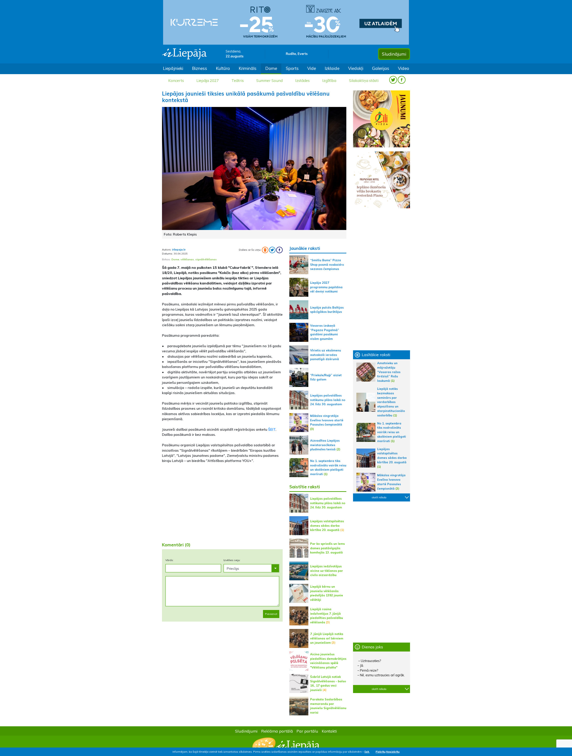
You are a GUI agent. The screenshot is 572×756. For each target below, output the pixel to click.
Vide (311, 68)
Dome (271, 68)
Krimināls (248, 68)
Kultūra (223, 68)
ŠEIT (271, 429)
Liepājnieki (173, 68)
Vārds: (169, 560)
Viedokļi (355, 68)
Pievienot (271, 614)
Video (403, 68)
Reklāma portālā (277, 731)
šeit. (367, 751)
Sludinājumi (394, 54)
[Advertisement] (222, 503)
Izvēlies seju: (231, 560)
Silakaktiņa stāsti (364, 80)
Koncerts (176, 80)
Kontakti (329, 731)
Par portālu (307, 731)
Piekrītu (380, 751)
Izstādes (302, 80)
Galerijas (380, 68)
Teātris (237, 80)
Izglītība (329, 80)
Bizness (199, 68)
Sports (292, 68)
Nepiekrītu (393, 751)
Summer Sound (269, 80)
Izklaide (332, 68)
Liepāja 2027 (207, 80)
